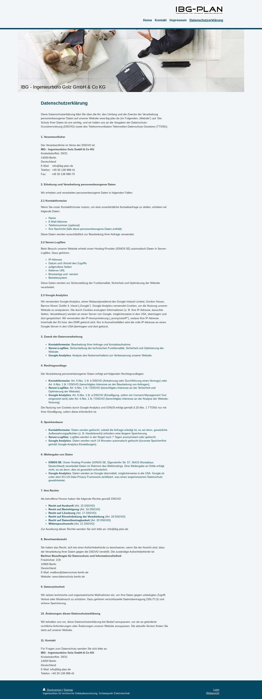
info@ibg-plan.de (62, 165)
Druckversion (54, 689)
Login (216, 689)
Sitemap (68, 689)
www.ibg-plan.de (109, 118)
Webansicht (212, 693)
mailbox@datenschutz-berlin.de (69, 572)
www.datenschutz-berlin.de (68, 576)
